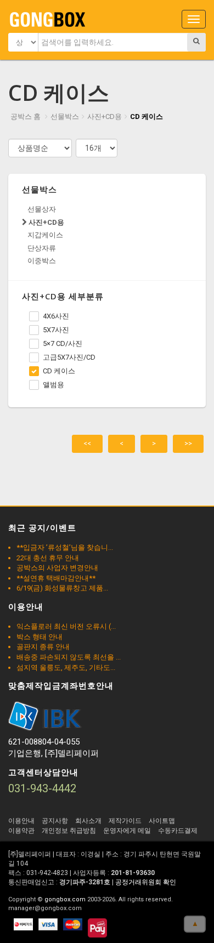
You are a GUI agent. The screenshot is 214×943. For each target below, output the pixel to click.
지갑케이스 (45, 235)
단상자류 (41, 248)
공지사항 (55, 821)
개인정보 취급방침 (69, 830)
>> (188, 443)
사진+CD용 (104, 116)
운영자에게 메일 (127, 830)
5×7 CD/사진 (62, 343)
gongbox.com (65, 899)
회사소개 (88, 821)
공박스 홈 (25, 116)
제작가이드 (125, 821)
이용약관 (21, 830)
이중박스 (41, 261)
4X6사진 (56, 316)
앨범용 (53, 384)
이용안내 (21, 821)
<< (87, 443)
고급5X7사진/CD (69, 357)
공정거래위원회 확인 (145, 882)
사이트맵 (162, 821)
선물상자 (41, 209)
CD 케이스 (146, 116)
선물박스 (64, 116)
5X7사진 (56, 330)
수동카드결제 (178, 830)
